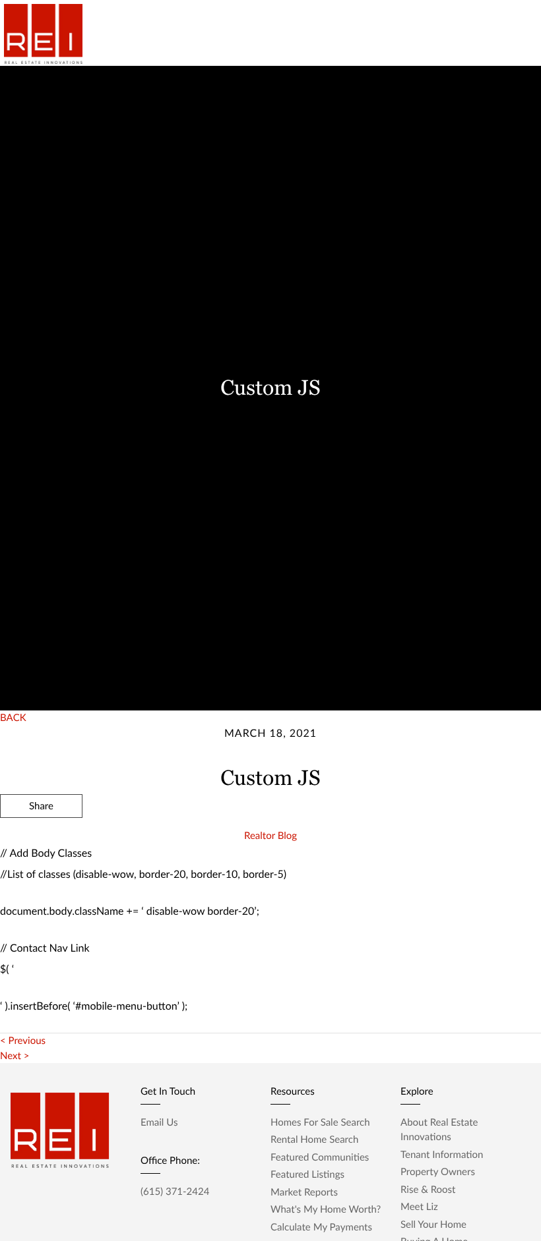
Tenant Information (441, 1155)
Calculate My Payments (321, 1227)
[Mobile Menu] (511, 26)
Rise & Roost (427, 1190)
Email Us (159, 1122)
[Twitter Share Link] (41, 842)
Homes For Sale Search (320, 1122)
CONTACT (350, 876)
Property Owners (437, 1172)
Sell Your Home (433, 1224)
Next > (14, 1056)
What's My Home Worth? (325, 1209)
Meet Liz (419, 1207)
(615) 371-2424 (175, 1192)
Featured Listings (307, 1174)
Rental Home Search (314, 1139)
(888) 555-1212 (437, 876)
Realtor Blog (270, 836)
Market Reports (304, 1192)
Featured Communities (319, 1157)
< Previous (23, 1041)
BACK (13, 718)
